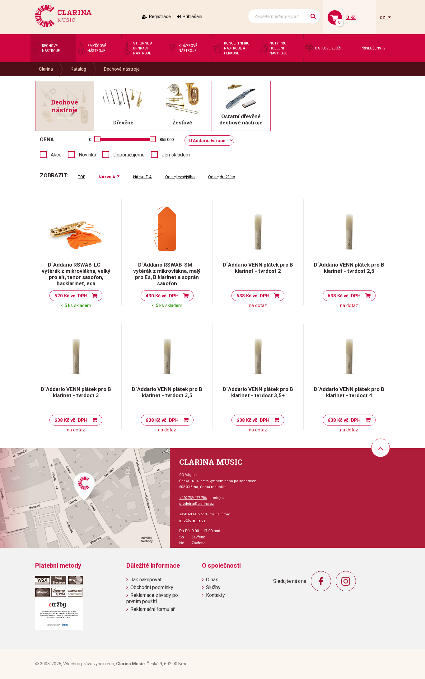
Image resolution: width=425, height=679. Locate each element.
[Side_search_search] (313, 16)
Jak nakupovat (145, 580)
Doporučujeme (129, 155)
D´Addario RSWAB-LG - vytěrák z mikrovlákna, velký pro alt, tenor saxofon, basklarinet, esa (76, 274)
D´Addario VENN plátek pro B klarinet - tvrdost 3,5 (167, 392)
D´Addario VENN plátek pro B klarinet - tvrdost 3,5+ (258, 392)
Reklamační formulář (152, 609)
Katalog (78, 69)
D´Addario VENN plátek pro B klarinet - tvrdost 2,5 (349, 268)
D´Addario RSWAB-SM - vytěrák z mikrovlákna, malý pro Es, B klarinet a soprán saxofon (167, 274)
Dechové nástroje (122, 69)
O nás (212, 580)
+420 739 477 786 (193, 498)
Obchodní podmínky (151, 587)
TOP (81, 176)
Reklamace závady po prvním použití (152, 598)
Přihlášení (192, 16)
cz (383, 17)
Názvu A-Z (109, 176)
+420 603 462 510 (193, 514)
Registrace (160, 16)
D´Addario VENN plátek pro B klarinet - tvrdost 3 (76, 392)
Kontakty (215, 595)
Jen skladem (176, 155)
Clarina (46, 69)
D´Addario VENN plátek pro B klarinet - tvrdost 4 (349, 392)
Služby (213, 587)
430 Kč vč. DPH (162, 296)
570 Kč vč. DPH (70, 296)
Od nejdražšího (221, 176)
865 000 (167, 139)
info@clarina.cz (192, 521)
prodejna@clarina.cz (196, 504)
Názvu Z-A (142, 176)
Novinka (87, 155)
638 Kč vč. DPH (252, 296)
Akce (56, 155)
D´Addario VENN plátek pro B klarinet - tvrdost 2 (258, 268)
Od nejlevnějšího (180, 176)
